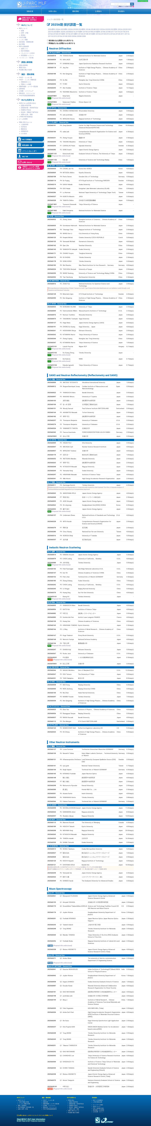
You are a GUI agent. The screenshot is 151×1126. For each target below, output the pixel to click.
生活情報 (101, 1110)
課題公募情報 (23, 65)
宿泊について (96, 1106)
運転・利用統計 (22, 1105)
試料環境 (22, 89)
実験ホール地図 (26, 84)
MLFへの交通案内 (98, 1100)
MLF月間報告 (25, 51)
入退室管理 (24, 124)
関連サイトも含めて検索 (125, 6)
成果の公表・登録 (27, 114)
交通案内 (98, 11)
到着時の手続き (26, 110)
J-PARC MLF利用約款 (26, 117)
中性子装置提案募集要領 (27, 95)
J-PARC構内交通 (97, 1102)
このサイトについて (32, 1115)
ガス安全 (24, 133)
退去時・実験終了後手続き (29, 112)
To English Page (142, 1)
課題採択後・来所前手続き (29, 108)
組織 (22, 30)
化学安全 (24, 127)
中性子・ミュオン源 (25, 77)
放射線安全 (24, 131)
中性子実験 (22, 37)
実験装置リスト (26, 82)
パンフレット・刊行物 (26, 57)
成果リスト (24, 48)
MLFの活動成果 (24, 46)
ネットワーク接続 (98, 1105)
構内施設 (95, 1110)
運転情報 (75, 11)
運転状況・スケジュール (27, 93)
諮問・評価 (24, 33)
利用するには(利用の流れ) (27, 103)
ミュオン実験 (23, 39)
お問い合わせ (27, 162)
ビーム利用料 (23, 119)
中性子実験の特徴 (24, 1102)
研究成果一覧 (27, 145)
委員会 (23, 35)
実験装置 (30, 11)
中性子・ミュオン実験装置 (27, 80)
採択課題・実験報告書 (26, 42)
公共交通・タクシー (98, 1111)
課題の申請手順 (26, 105)
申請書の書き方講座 (25, 70)
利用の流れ (53, 11)
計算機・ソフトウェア (26, 91)
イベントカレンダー (29, 151)
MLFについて (23, 28)
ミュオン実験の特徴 (24, 1103)
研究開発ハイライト (27, 55)
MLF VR (25, 157)
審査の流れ (22, 67)
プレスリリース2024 (27, 53)
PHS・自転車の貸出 (98, 1108)
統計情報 (22, 44)
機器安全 (24, 129)
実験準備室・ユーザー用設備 (28, 86)
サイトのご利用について (46, 1115)
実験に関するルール (25, 122)
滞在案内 (121, 11)
